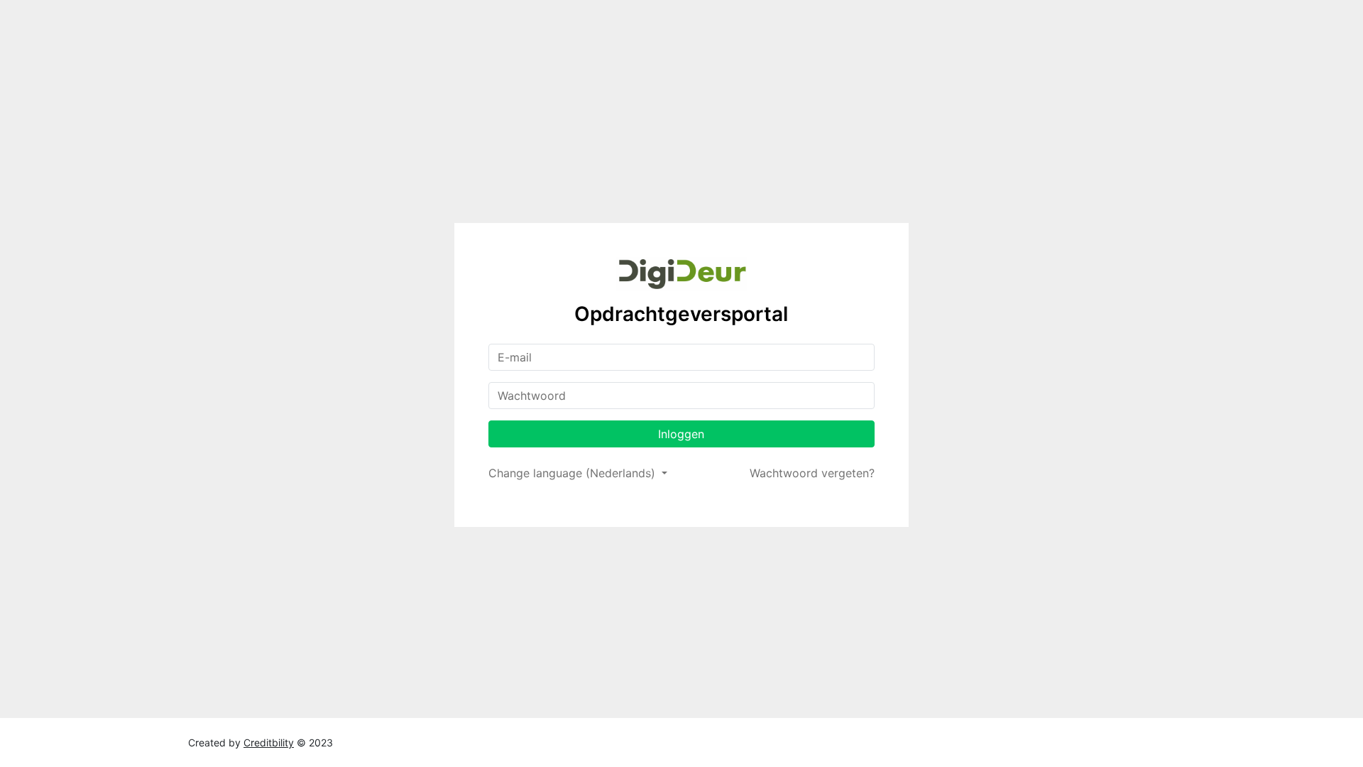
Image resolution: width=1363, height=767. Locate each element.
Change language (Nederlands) (573, 473)
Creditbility (268, 742)
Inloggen (681, 434)
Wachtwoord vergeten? (812, 473)
